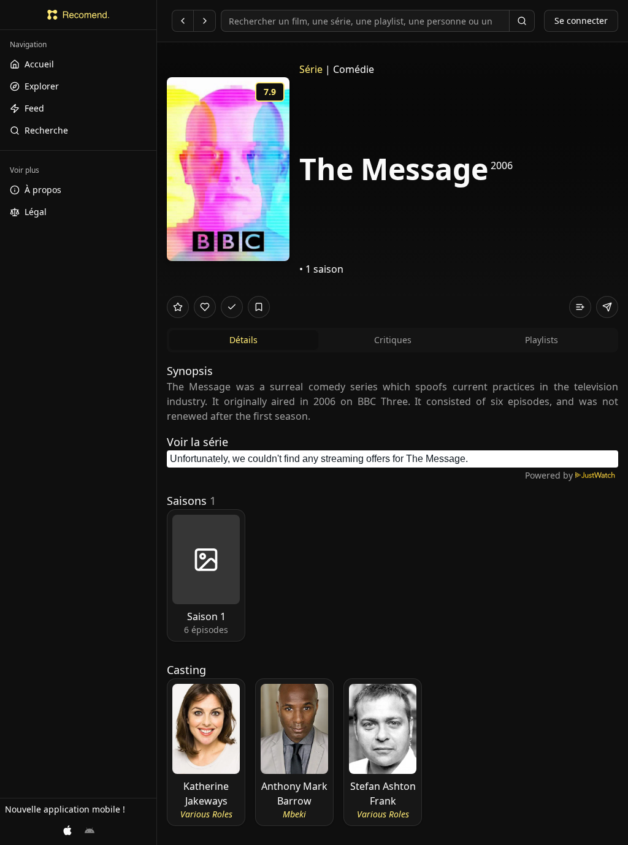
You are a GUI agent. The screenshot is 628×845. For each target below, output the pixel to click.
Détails (243, 340)
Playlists (541, 340)
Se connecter (581, 20)
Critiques (393, 340)
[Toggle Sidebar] (156, 422)
